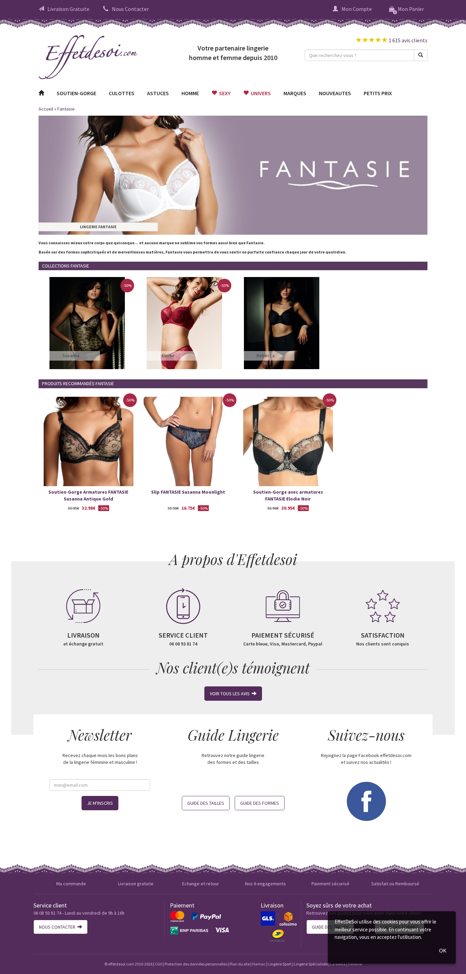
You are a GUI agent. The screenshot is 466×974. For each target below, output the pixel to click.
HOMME (190, 93)
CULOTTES (121, 93)
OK (443, 951)
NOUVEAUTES (335, 93)
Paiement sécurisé (330, 884)
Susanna (70, 355)
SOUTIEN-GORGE (76, 93)
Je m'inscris (100, 803)
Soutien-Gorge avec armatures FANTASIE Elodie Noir (288, 495)
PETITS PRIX (378, 93)
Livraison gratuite (136, 884)
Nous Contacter (130, 8)
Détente (355, 963)
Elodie (168, 355)
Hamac (258, 963)
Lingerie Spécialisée (311, 963)
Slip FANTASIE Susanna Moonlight (188, 492)
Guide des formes (259, 803)
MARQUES (294, 93)
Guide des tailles (205, 803)
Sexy (224, 93)
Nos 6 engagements (265, 884)
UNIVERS (260, 93)
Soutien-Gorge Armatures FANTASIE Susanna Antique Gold (88, 495)
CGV (158, 963)
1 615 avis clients (407, 40)
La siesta (338, 963)
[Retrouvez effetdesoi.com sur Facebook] (366, 800)
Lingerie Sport (279, 963)
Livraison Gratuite (68, 8)
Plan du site (240, 963)
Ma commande (71, 884)
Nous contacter (58, 927)
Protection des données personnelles (195, 963)
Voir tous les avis (231, 693)
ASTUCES (158, 93)
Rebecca (266, 355)
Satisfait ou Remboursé (395, 884)
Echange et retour (200, 884)
